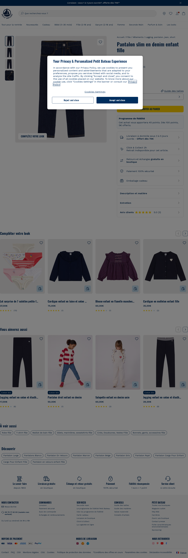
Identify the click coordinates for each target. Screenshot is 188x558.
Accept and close (117, 100)
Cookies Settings (95, 91)
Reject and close (71, 100)
